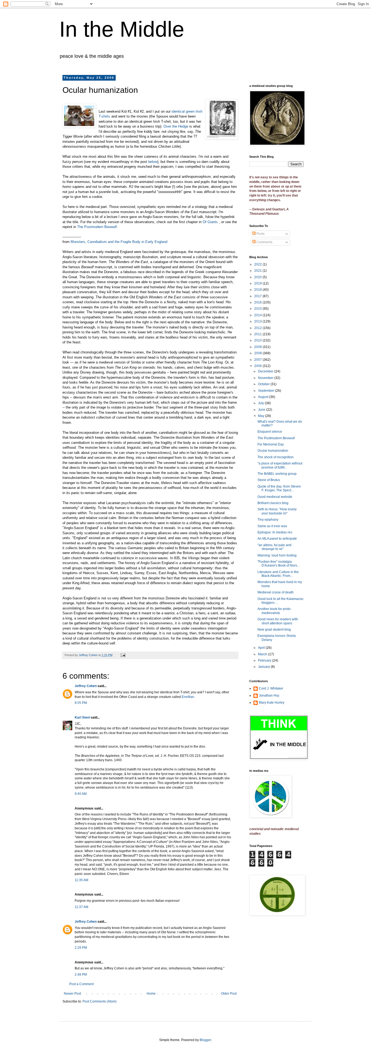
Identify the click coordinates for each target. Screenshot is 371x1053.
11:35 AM (81, 880)
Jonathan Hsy (269, 695)
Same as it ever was (272, 526)
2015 (258, 309)
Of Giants (211, 222)
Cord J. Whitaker (271, 688)
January (264, 667)
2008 (258, 353)
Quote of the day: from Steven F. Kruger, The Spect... (279, 488)
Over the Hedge (176, 126)
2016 (258, 302)
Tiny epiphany (267, 519)
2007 (258, 360)
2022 (258, 264)
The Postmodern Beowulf (97, 227)
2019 (258, 283)
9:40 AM (81, 794)
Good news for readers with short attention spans (277, 621)
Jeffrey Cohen (86, 686)
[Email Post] (122, 655)
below (152, 162)
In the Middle (121, 29)
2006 (258, 366)
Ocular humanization (272, 451)
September (266, 391)
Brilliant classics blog (272, 503)
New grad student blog (274, 629)
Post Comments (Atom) (100, 1001)
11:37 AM (81, 907)
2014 (258, 315)
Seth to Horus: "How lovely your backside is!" (277, 511)
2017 (258, 296)
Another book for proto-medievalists (274, 611)
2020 (258, 277)
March (263, 654)
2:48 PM (81, 974)
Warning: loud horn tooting (277, 555)
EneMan (188, 697)
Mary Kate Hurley (271, 702)
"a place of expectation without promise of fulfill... (279, 465)
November (266, 378)
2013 (258, 321)
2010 (258, 340)
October (264, 384)
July (261, 403)
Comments (264, 242)
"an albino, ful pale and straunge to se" (274, 547)
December (266, 371)
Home (151, 993)
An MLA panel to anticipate (277, 538)
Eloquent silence (269, 432)
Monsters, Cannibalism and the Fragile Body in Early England (119, 242)
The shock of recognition (275, 457)
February (265, 660)
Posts (260, 234)
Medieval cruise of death (275, 592)
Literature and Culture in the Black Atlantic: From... (278, 574)
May (261, 416)
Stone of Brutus (268, 480)
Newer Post (72, 993)
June (262, 410)
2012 (258, 328)
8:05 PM (81, 703)
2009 (258, 347)
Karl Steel (82, 717)
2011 (258, 334)
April (262, 648)
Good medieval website (274, 497)
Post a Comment (81, 984)
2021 (258, 271)
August (263, 397)
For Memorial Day (270, 444)
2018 (258, 290)
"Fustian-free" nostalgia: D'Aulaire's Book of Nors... (278, 563)
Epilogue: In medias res (274, 532)
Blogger (205, 1040)
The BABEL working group (277, 474)
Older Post (229, 993)
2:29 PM (81, 948)
